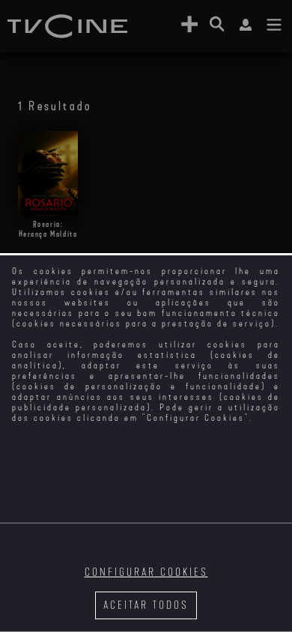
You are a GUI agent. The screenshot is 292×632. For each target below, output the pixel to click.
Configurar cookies (146, 572)
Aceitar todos (146, 605)
